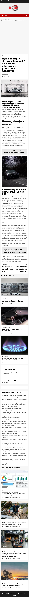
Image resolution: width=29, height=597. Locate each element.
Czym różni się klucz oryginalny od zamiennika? (13, 447)
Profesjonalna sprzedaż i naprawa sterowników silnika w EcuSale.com (12, 300)
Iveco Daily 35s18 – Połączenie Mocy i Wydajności (13, 453)
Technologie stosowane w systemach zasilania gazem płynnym (13, 359)
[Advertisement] (14, 39)
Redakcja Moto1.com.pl (13, 76)
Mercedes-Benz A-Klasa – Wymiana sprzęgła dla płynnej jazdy (7, 268)
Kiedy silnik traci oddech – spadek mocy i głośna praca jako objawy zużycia (14, 523)
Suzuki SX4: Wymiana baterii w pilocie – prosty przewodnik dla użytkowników (21, 268)
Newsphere (21, 593)
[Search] (27, 15)
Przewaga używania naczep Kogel (9, 433)
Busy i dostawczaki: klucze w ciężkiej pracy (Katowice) (14, 431)
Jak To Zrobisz (5, 382)
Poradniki (8, 298)
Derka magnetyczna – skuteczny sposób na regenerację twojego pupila (14, 584)
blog (7, 356)
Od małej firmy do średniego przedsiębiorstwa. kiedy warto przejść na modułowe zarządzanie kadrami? (14, 493)
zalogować (12, 372)
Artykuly (4, 55)
